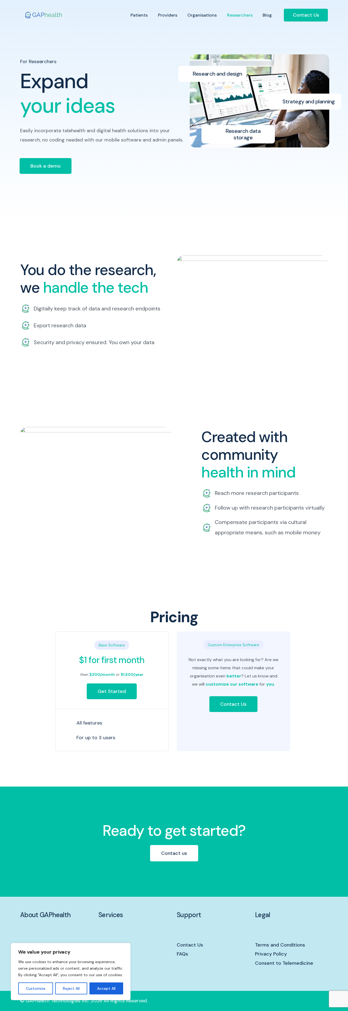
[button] (46, 166)
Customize (35, 988)
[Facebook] (295, 1001)
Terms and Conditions (280, 945)
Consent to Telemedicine (284, 963)
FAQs (182, 954)
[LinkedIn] (323, 1001)
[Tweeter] (304, 1001)
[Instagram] (314, 1001)
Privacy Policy (271, 954)
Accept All (106, 988)
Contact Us (306, 15)
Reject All (71, 988)
